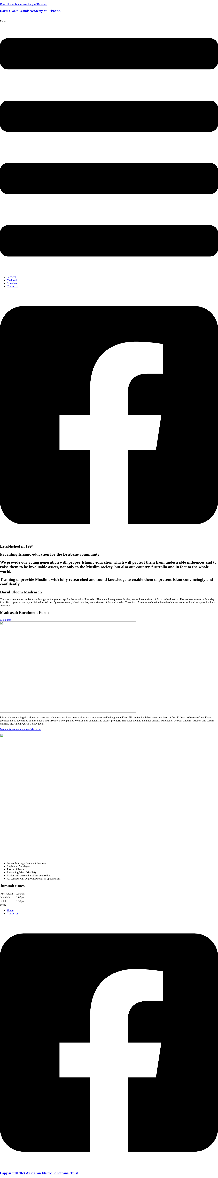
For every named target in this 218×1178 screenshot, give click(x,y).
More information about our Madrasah (20, 729)
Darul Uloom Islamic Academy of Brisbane (23, 4)
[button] (109, 146)
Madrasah (12, 280)
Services (11, 276)
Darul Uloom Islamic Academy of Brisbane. (30, 11)
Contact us (12, 286)
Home (10, 910)
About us (12, 283)
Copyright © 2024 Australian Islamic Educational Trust (39, 1173)
